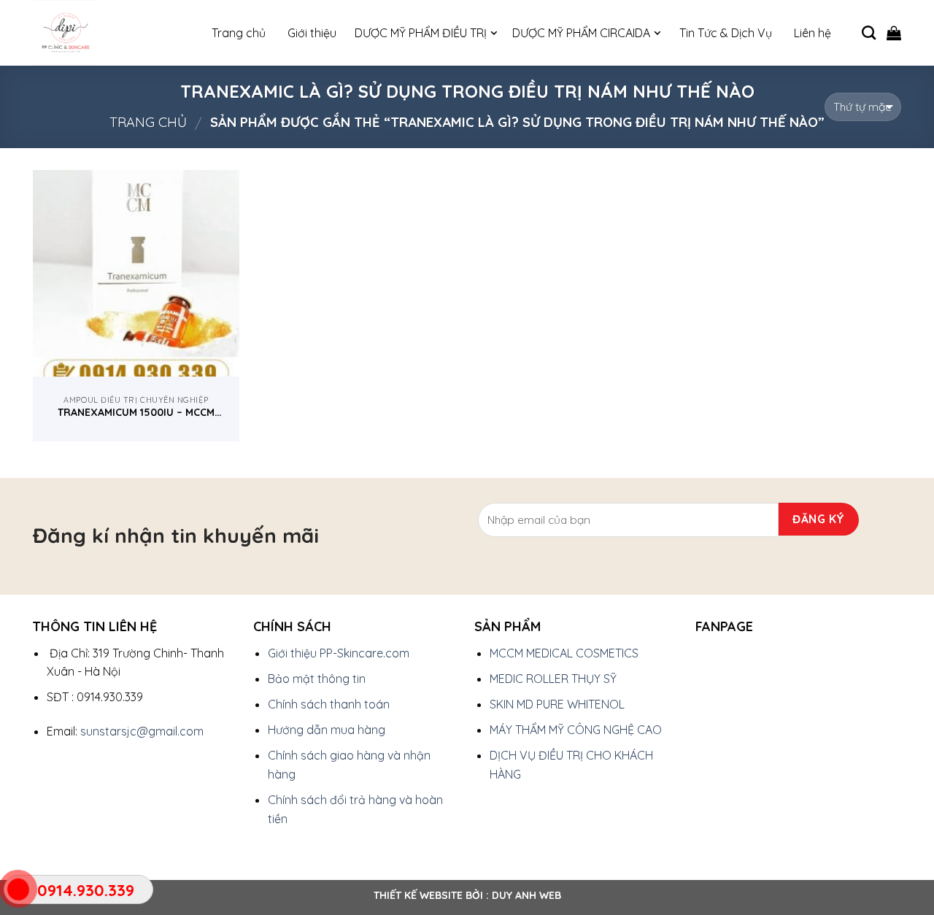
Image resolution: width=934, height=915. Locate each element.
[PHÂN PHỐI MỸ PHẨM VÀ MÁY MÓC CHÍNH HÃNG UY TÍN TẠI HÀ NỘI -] (106, 33)
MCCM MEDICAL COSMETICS (564, 653)
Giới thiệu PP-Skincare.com (338, 653)
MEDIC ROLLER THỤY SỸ (553, 678)
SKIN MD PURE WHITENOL (557, 704)
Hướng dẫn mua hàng (326, 729)
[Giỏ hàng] (894, 33)
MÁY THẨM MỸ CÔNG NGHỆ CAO (576, 729)
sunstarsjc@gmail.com (142, 731)
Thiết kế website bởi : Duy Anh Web (467, 895)
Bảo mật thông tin (317, 678)
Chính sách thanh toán (329, 704)
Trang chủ (148, 122)
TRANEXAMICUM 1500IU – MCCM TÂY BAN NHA (136, 412)
